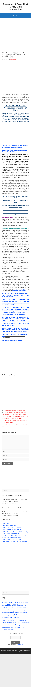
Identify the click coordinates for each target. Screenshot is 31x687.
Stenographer (25, 622)
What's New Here (20, 410)
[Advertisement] (15, 35)
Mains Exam (4, 612)
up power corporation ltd (19, 414)
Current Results (8, 410)
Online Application (8, 615)
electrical (23, 412)
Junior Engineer (23, 610)
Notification (19, 612)
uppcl (3, 416)
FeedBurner (19, 644)
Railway (7, 620)
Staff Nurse (19, 622)
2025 (8, 602)
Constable (12, 607)
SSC (15, 622)
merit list (4, 414)
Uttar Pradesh (18, 418)
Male (8, 612)
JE (18, 610)
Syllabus (11, 625)
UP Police (24, 625)
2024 (4, 602)
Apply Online (11, 605)
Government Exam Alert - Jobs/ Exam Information (15, 7)
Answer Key (20, 602)
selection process (8, 622)
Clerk (7, 607)
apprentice (20, 605)
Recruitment (11, 620)
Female (15, 610)
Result (14, 410)
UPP (17, 625)
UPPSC (14, 627)
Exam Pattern (8, 610)
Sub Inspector (5, 625)
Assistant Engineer (8, 412)
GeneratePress (18, 652)
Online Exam (21, 618)
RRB (26, 620)
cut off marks (17, 412)
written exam (10, 629)
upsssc (19, 627)
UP (11, 414)
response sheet (17, 620)
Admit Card (13, 602)
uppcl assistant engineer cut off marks (15, 416)
